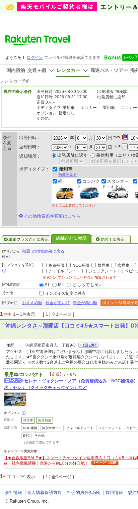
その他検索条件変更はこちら (52, 216)
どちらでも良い (87, 284)
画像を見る (67, 174)
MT (61, 284)
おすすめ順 (32, 302)
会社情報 (13, 492)
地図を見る (88, 345)
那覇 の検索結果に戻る (43, 251)
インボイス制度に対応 (65, 293)
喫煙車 (124, 265)
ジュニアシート (102, 271)
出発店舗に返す (72, 155)
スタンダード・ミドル (115, 183)
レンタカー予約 (15, 81)
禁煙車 (103, 265)
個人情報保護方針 (44, 492)
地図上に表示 (111, 239)
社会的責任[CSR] (83, 492)
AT (47, 284)
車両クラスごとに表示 (26, 239)
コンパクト (88, 183)
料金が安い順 (58, 302)
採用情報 (114, 492)
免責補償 (56, 265)
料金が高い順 (85, 302)
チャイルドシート (64, 271)
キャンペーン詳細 (104, 463)
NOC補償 (80, 265)
